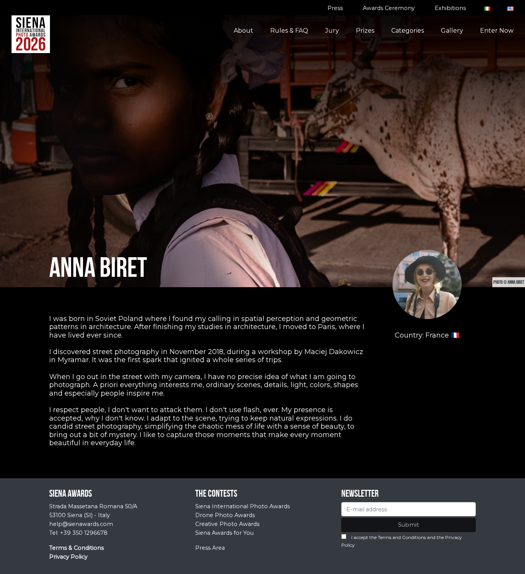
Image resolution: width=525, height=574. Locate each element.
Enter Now (496, 30)
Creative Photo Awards (227, 524)
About (243, 30)
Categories (407, 30)
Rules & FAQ (289, 30)
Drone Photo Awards (225, 515)
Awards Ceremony (389, 8)
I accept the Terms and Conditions (388, 537)
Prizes (365, 30)
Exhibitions (450, 8)
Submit (408, 524)
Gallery (452, 30)
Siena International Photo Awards (242, 506)
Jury (332, 30)
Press (335, 8)
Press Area (210, 547)
